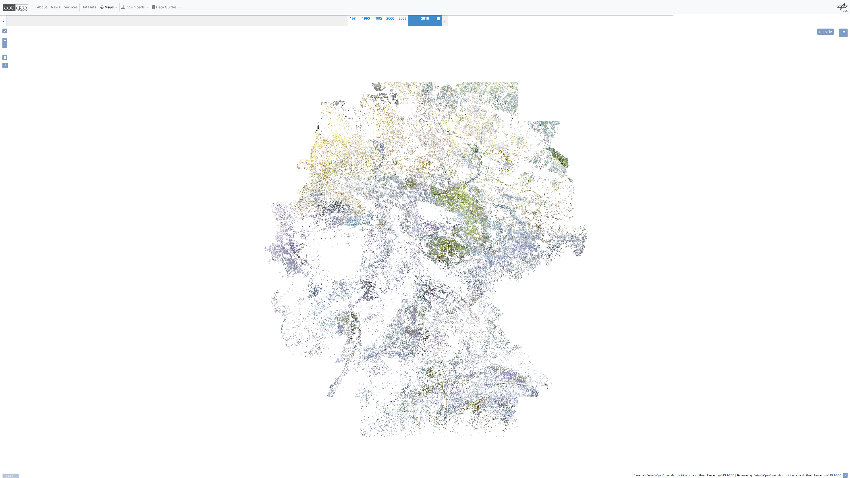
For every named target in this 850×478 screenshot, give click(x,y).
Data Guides (166, 7)
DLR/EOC (728, 475)
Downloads (135, 7)
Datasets (88, 7)
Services (71, 7)
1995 (378, 18)
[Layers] (843, 33)
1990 (366, 18)
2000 (390, 18)
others (702, 475)
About (42, 7)
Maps (109, 7)
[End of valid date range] (445, 20)
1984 (354, 18)
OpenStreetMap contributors (674, 475)
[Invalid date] (13, 20)
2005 (402, 18)
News (55, 7)
